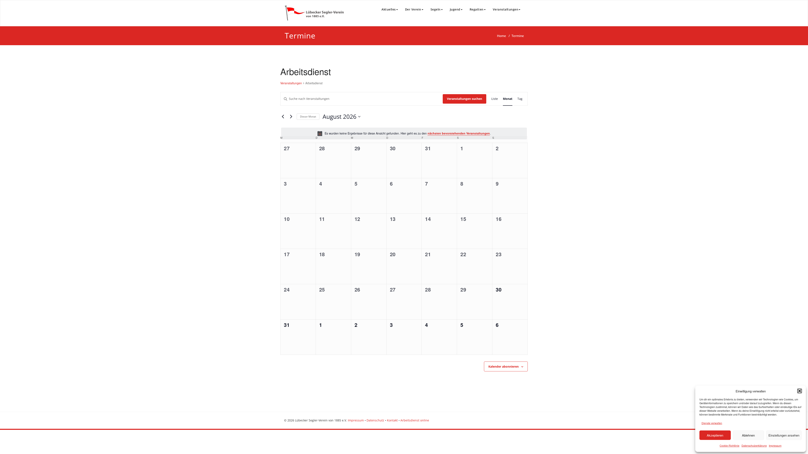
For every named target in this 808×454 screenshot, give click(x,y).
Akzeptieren (715, 435)
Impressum (775, 445)
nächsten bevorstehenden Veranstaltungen (459, 133)
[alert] (404, 133)
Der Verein (413, 9)
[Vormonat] (282, 116)
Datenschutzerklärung (754, 445)
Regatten (477, 9)
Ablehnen (748, 435)
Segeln (436, 9)
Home (501, 36)
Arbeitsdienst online (414, 420)
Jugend (455, 9)
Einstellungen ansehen (783, 435)
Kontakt (392, 420)
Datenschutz (375, 420)
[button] (799, 391)
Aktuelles (388, 9)
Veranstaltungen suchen (464, 99)
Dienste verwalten (712, 423)
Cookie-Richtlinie (729, 445)
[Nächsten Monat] (291, 116)
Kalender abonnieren (503, 366)
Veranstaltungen (505, 9)
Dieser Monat (308, 116)
